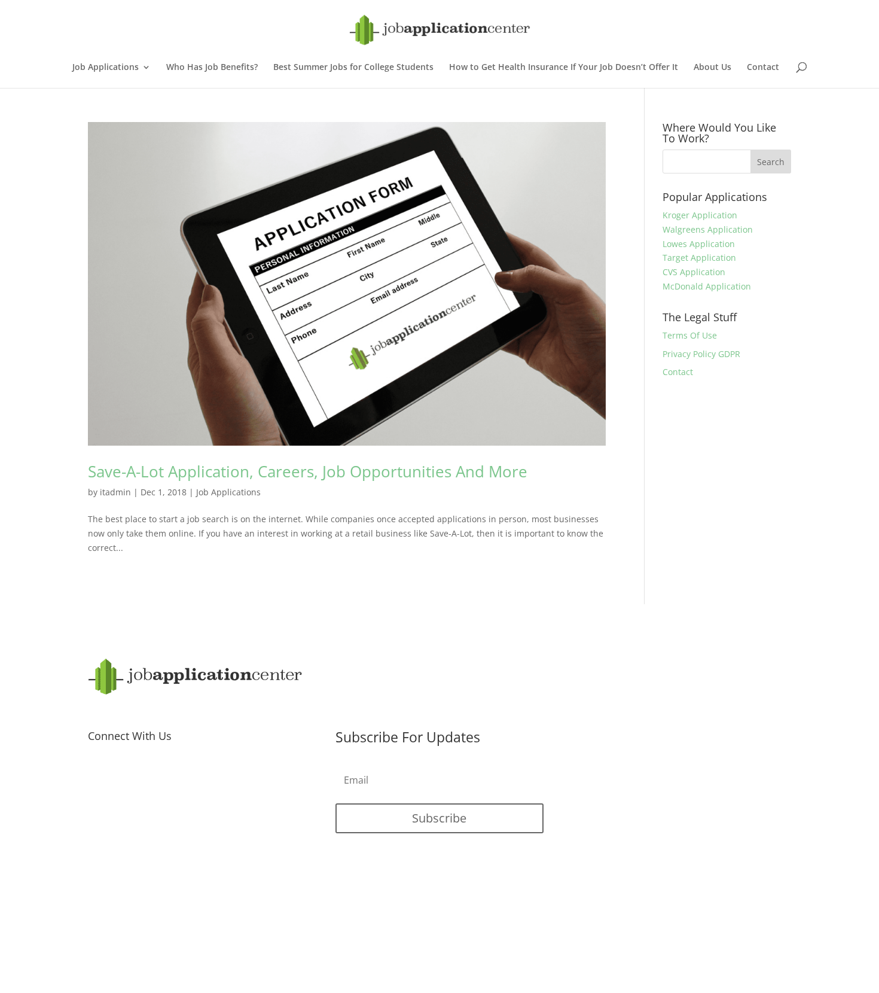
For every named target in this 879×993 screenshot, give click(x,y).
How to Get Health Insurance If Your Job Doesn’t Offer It (563, 67)
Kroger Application (700, 215)
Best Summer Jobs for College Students (353, 67)
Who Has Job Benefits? (212, 67)
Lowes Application (699, 243)
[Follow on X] (121, 776)
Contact (763, 67)
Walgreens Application (708, 229)
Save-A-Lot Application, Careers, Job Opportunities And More (307, 471)
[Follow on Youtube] (145, 776)
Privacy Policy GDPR (701, 354)
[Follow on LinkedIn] (169, 776)
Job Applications (105, 67)
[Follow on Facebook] (97, 776)
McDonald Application (707, 286)
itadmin (115, 492)
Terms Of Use (690, 335)
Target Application (699, 257)
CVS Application (694, 272)
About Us (712, 67)
